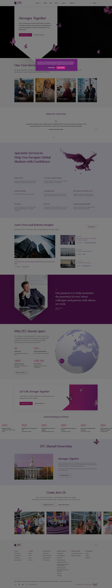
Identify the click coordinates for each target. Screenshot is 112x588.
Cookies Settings (51, 67)
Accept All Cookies (60, 67)
